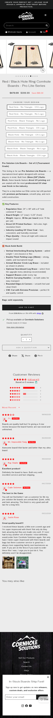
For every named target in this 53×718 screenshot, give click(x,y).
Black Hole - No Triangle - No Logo (26, 141)
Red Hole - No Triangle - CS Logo (26, 107)
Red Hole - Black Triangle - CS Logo (26, 128)
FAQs (26, 671)
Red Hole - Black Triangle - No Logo (26, 121)
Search (26, 662)
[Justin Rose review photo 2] (22, 562)
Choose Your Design (27, 102)
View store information (15, 327)
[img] (8, 415)
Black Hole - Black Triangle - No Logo (26, 148)
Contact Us (26, 666)
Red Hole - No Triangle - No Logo (26, 114)
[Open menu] (45, 15)
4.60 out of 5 (33, 380)
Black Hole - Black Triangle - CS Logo (26, 155)
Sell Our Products (26, 658)
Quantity (26, 335)
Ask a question (26, 347)
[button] (15, 388)
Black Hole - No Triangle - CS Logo (26, 134)
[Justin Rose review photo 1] (8, 562)
